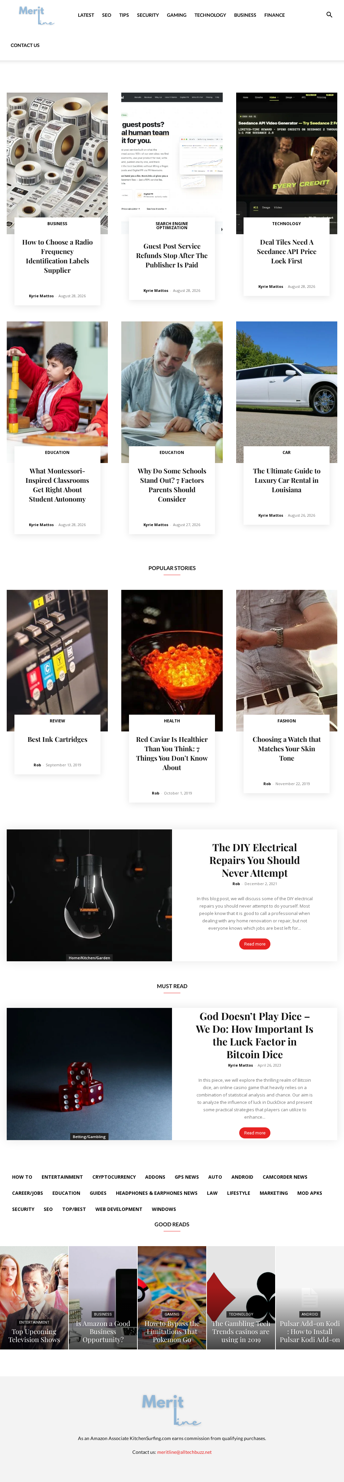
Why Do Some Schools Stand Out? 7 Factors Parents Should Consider (172, 484)
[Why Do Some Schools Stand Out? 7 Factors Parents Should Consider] (171, 392)
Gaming (176, 15)
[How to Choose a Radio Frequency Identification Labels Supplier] (57, 163)
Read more (254, 944)
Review (57, 721)
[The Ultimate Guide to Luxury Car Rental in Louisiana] (286, 392)
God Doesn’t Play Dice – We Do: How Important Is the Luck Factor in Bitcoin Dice (254, 1035)
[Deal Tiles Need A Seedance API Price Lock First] (286, 163)
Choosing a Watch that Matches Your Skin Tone (287, 748)
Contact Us (25, 45)
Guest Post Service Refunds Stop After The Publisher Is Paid (172, 255)
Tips (124, 15)
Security (148, 15)
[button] (329, 15)
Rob (37, 764)
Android (310, 1314)
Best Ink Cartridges (57, 739)
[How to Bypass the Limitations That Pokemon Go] (172, 1297)
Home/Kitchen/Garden (89, 957)
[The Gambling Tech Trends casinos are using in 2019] (241, 1297)
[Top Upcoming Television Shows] (34, 1297)
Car (287, 452)
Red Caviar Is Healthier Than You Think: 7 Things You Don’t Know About (172, 753)
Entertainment (34, 1322)
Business (245, 15)
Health (172, 721)
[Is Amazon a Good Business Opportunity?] (103, 1297)
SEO (106, 15)
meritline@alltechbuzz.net (184, 1452)
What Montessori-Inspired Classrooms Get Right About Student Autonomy (57, 484)
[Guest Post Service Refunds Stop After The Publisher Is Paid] (171, 163)
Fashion (286, 721)
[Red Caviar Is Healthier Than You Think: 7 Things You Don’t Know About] (171, 660)
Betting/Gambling (89, 1136)
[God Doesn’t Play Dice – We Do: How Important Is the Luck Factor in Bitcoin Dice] (89, 1074)
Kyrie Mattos (41, 295)
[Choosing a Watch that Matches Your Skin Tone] (286, 660)
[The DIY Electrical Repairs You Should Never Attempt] (89, 895)
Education (57, 452)
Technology (210, 15)
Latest (86, 15)
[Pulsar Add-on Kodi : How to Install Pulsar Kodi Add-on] (310, 1297)
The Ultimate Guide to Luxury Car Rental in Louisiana (286, 480)
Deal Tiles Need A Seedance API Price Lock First (286, 251)
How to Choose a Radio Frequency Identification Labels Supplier (57, 255)
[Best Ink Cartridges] (57, 660)
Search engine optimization (172, 226)
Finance (274, 15)
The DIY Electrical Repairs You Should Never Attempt (254, 859)
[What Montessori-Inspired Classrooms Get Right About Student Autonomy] (57, 392)
